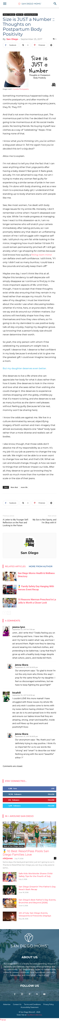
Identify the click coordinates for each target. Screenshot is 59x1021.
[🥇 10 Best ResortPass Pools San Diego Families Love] (29, 834)
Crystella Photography (20, 89)
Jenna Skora (21, 665)
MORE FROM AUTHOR (40, 566)
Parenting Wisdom (31, 14)
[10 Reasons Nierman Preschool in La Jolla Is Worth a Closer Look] (9, 602)
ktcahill (16, 693)
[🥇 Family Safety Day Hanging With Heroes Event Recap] (9, 589)
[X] (37, 994)
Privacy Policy (48, 1004)
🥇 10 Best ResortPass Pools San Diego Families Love (26, 852)
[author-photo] (29, 549)
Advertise (6, 1004)
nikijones (8, 858)
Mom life (20, 14)
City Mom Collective (34, 1015)
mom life (24, 487)
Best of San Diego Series (14, 846)
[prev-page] (4, 613)
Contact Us (17, 1004)
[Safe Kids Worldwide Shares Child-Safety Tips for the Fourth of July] (9, 877)
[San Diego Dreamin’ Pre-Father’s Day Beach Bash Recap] (9, 890)
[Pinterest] (29, 994)
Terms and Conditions (32, 1004)
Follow (51, 794)
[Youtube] (44, 994)
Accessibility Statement (29, 1007)
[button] (4, 3)
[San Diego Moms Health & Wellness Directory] (9, 576)
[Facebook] (14, 994)
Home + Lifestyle (9, 14)
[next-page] (9, 613)
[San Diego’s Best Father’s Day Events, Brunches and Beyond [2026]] (9, 903)
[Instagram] (22, 994)
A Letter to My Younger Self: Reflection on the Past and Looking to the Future (16, 522)
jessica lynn (18, 627)
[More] (51, 45)
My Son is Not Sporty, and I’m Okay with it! (44, 521)
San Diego (12, 39)
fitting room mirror (41, 254)
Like (52, 788)
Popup (3, 1019)
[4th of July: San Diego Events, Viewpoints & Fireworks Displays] (9, 916)
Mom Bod (14, 487)
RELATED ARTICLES (15, 566)
